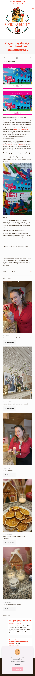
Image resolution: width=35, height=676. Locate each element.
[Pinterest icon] (17, 4)
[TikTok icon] (22, 4)
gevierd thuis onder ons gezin (21, 129)
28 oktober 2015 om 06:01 (15, 623)
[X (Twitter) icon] (13, 4)
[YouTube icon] (15, 4)
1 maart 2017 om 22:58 (14, 645)
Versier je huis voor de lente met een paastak (15, 404)
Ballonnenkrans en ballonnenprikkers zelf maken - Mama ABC (19, 641)
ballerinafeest (21, 144)
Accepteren (17, 669)
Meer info (17, 664)
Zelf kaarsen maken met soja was (12, 604)
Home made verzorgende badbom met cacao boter (17, 338)
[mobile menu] (32, 9)
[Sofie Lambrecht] (17, 20)
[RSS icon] (24, 4)
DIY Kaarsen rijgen (8, 470)
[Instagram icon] (20, 4)
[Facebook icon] (11, 4)
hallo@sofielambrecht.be (18, 1)
